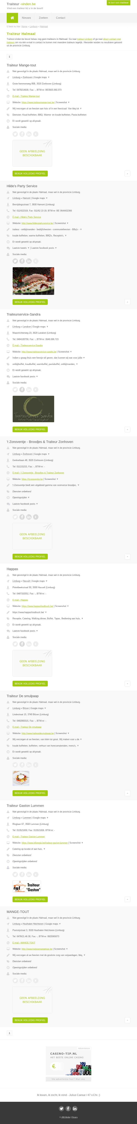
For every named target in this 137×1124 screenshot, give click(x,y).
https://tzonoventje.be (32, 479)
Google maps (42, 77)
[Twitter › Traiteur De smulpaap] (15, 764)
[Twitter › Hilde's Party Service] (15, 261)
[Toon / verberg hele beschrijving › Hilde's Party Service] (68, 229)
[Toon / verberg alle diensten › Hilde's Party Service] (68, 235)
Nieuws (26, 17)
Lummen (27, 817)
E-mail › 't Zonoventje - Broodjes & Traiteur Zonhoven (38, 472)
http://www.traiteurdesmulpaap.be (38, 733)
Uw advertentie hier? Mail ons (68, 1079)
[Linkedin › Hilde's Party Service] (29, 261)
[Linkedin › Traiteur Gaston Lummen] (29, 874)
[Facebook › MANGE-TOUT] (22, 980)
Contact (60, 17)
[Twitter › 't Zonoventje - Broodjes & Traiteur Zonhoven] (15, 517)
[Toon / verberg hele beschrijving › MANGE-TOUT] (68, 955)
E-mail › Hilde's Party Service (27, 217)
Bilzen (26, 708)
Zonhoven (27, 77)
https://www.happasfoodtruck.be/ (37, 606)
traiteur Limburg (84, 39)
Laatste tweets (21, 248)
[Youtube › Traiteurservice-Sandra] (35, 389)
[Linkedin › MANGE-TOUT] (29, 980)
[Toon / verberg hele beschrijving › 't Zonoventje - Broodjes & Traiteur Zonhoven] (68, 485)
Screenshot (63, 102)
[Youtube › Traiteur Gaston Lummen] (35, 874)
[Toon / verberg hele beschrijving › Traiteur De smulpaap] (68, 739)
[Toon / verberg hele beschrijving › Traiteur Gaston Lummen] (68, 849)
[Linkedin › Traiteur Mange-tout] (29, 134)
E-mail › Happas (20, 600)
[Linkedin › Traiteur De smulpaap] (29, 764)
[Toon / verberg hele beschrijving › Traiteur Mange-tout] (68, 108)
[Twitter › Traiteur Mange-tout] (15, 134)
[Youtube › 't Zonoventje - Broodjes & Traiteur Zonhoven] (35, 517)
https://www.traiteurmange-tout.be (38, 102)
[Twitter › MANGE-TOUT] (15, 980)
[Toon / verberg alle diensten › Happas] (68, 618)
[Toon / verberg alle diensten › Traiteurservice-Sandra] (68, 364)
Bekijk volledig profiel (30, 173)
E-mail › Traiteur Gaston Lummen (29, 836)
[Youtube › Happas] (35, 644)
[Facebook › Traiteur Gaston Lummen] (22, 874)
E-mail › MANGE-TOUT (24, 942)
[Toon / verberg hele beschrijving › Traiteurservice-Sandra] (68, 358)
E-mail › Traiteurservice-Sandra (28, 345)
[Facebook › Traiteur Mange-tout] (22, 134)
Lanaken (27, 326)
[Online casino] (71, 1048)
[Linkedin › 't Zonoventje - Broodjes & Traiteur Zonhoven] (29, 517)
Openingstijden (21, 497)
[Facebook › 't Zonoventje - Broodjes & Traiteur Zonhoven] (22, 517)
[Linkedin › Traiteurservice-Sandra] (29, 389)
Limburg (16, 77)
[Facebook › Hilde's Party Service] (22, 261)
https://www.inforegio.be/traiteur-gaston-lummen (45, 843)
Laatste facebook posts (44, 248)
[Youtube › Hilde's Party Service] (35, 261)
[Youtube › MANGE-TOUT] (35, 980)
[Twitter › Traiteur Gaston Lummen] (15, 874)
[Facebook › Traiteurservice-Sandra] (22, 389)
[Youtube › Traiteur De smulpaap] (35, 764)
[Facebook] (68, 1108)
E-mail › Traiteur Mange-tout (26, 96)
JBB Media (65, 1117)
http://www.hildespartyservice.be (37, 223)
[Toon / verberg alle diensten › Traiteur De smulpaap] (68, 745)
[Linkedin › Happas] (29, 644)
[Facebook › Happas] (22, 644)
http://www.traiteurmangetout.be (37, 949)
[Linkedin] (75, 1108)
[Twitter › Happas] (15, 644)
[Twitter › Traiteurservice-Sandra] (15, 389)
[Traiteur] (12, 18)
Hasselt (26, 581)
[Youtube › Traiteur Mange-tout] (35, 134)
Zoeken (43, 17)
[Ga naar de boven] (127, 173)
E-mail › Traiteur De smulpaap (27, 727)
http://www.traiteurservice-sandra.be (39, 351)
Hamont (26, 198)
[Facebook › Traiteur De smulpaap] (22, 764)
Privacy (75, 1117)
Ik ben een (118, 3)
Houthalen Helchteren (33, 924)
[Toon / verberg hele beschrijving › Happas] (68, 612)
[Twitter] (61, 1108)
